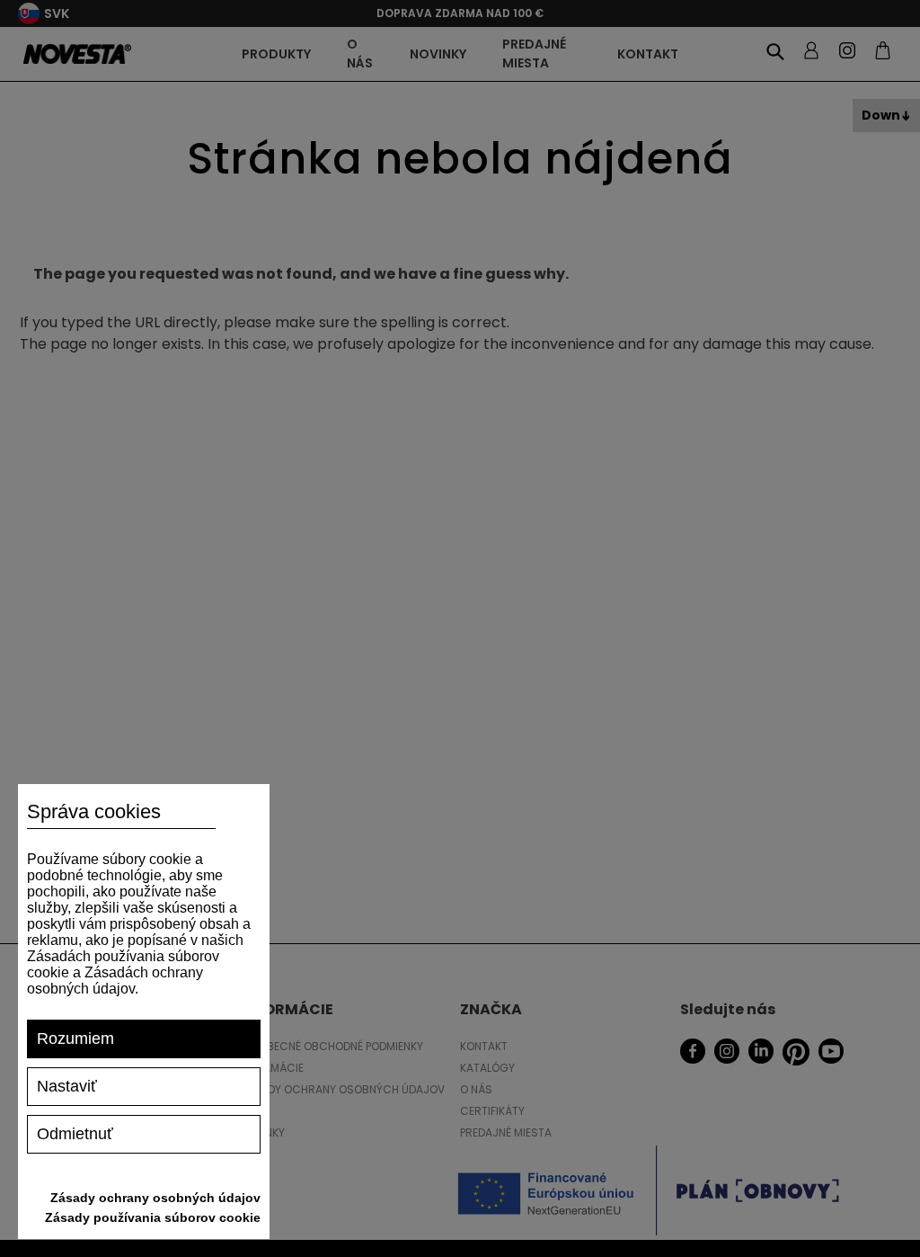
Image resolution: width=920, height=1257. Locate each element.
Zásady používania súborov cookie (153, 1217)
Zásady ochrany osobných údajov (155, 1197)
